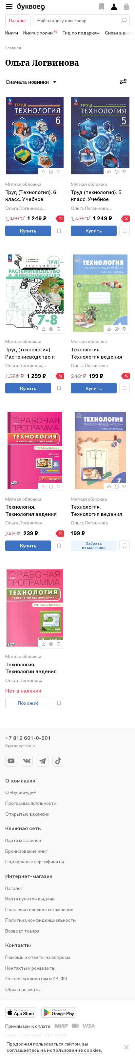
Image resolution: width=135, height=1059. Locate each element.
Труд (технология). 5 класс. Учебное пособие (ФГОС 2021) (97, 196)
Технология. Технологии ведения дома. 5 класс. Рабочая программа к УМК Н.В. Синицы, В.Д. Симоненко (34, 668)
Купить (28, 230)
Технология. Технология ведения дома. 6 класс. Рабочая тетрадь (100, 353)
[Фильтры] (123, 81)
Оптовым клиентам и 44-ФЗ (36, 978)
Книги (11, 32)
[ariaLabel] (126, 1047)
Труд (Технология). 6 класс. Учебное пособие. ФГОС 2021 (30, 196)
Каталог (18, 20)
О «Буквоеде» (20, 792)
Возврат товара (22, 931)
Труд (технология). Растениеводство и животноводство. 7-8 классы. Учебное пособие (32, 353)
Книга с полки (40, 32)
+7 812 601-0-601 (28, 738)
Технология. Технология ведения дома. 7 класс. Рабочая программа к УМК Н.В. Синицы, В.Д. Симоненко (34, 510)
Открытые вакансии (27, 814)
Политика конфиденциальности (40, 920)
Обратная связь (22, 989)
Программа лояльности (30, 803)
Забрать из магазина (94, 545)
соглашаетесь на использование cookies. (54, 1050)
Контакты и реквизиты (30, 968)
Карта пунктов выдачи (30, 898)
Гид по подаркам (81, 32)
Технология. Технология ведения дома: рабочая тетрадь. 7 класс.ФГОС (100, 510)
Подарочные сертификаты (34, 861)
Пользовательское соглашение (39, 909)
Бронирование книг (26, 851)
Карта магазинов (23, 840)
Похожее (28, 703)
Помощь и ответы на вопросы (37, 957)
